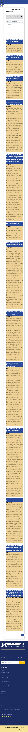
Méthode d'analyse (5, 696)
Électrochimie (4, 675)
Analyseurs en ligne (5, 681)
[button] (22, 662)
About (4, 729)
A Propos (3, 688)
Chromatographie (5, 672)
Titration (3, 670)
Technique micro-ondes (6, 679)
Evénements (3, 691)
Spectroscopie (4, 677)
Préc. (2, 635)
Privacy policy (17, 729)
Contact (22, 729)
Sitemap (8, 729)
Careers (11, 729)
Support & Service (5, 693)
